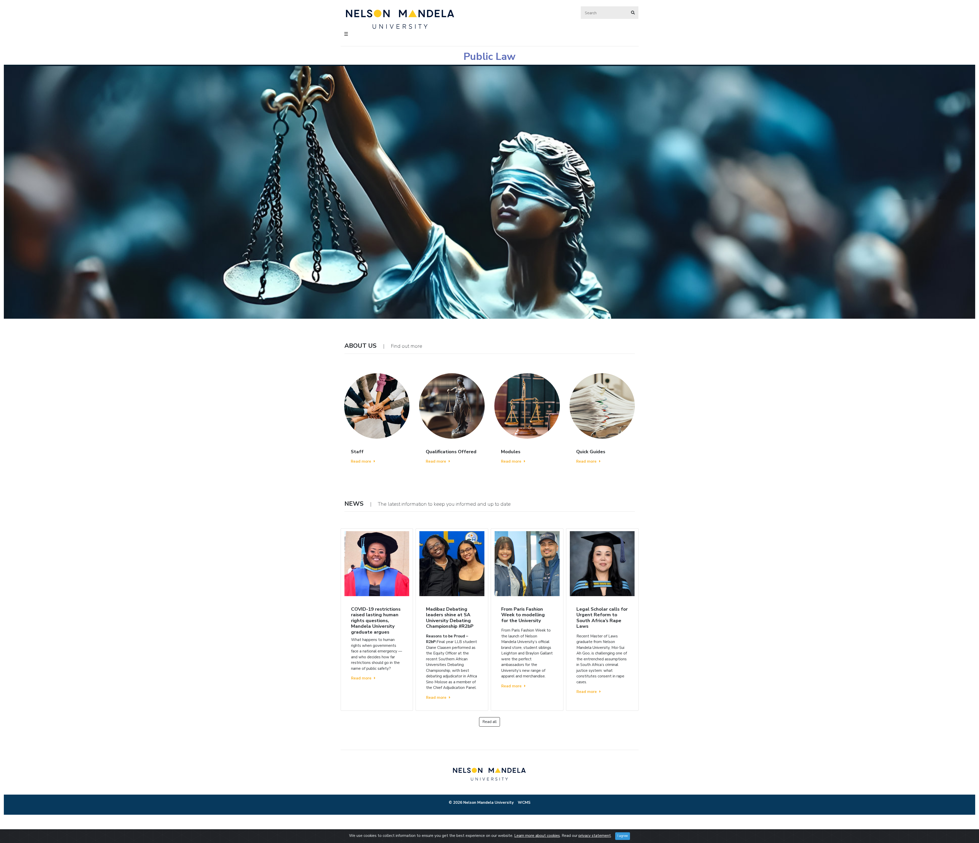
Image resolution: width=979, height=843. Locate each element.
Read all (489, 721)
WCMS (524, 802)
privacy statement (594, 835)
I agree (622, 836)
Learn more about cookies (537, 835)
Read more (361, 461)
